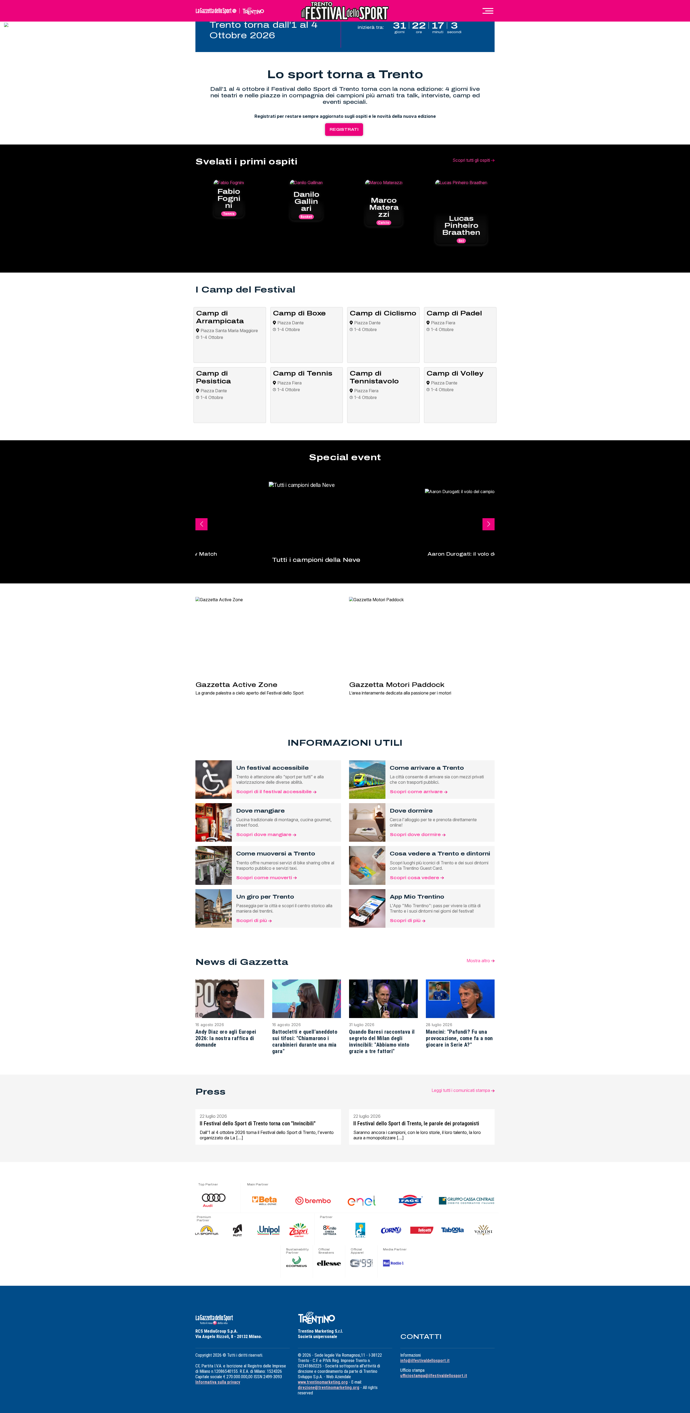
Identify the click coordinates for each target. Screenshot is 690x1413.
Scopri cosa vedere (415, 877)
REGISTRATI (344, 130)
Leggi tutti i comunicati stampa (461, 1090)
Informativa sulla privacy (217, 1382)
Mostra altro (479, 960)
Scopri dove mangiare (264, 834)
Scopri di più (252, 920)
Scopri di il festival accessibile (274, 791)
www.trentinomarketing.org (323, 1382)
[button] (488, 524)
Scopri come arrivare (417, 791)
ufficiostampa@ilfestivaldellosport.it (433, 1375)
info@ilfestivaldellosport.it (425, 1360)
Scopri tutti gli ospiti (472, 160)
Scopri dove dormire (416, 834)
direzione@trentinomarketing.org (328, 1387)
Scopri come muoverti (264, 877)
